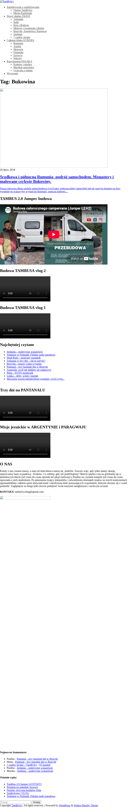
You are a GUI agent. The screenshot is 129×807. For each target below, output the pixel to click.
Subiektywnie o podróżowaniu (23, 7)
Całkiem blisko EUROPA (20, 40)
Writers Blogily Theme (86, 805)
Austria (17, 46)
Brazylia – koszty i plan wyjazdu (24, 363)
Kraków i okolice (22, 64)
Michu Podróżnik (22, 13)
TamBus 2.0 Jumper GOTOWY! (24, 784)
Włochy (17, 58)
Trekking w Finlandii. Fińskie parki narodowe (31, 354)
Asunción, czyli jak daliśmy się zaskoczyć (29, 369)
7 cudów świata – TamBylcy (22, 764)
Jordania (17, 34)
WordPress (64, 805)
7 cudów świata (21, 37)
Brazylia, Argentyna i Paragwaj (30, 31)
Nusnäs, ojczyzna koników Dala (24, 790)
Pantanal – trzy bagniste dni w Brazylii (27, 366)
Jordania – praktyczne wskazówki (25, 351)
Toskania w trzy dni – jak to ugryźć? (26, 360)
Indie (16, 22)
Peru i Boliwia (21, 25)
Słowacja (18, 49)
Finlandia (18, 52)
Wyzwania (12, 73)
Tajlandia (18, 19)
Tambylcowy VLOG (18, 793)
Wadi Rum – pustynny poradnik (24, 357)
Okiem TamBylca (22, 10)
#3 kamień (44, 764)
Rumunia (18, 43)
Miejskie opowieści (23, 67)
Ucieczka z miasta (23, 70)
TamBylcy (16, 805)
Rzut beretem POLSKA (19, 61)
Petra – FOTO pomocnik (20, 372)
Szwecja (17, 55)
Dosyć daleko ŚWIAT (18, 16)
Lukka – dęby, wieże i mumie (22, 375)
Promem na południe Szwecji (22, 787)
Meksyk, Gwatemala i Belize (28, 28)
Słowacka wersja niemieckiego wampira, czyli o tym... (35, 378)
